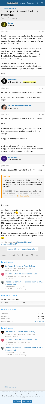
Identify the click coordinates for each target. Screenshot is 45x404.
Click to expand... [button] (23, 196)
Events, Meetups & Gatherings (16, 289)
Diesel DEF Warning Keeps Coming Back (21, 274)
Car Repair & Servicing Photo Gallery (20, 266)
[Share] (39, 32)
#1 (43, 32)
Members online (9, 295)
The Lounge (9, 278)
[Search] (42, 3)
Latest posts (7, 262)
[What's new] (37, 3)
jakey (5, 18)
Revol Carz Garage (11, 270)
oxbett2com (39, 321)
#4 (43, 166)
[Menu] (3, 3)
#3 (43, 114)
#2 (43, 88)
